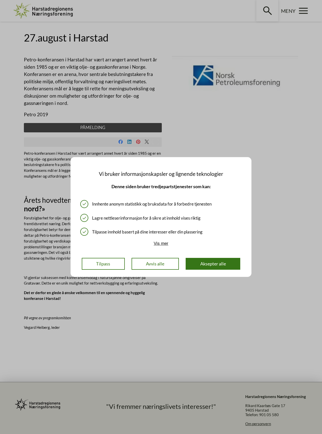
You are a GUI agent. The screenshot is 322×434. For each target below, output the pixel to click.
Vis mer (161, 243)
